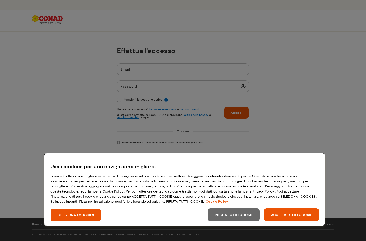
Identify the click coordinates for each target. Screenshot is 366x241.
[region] (184, 189)
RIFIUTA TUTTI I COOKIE (234, 215)
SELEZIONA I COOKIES (76, 215)
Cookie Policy (217, 201)
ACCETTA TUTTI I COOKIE (291, 215)
